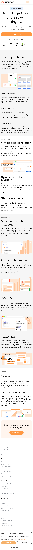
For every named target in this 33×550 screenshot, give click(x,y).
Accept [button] (8, 542)
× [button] (31, 533)
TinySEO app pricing (7, 447)
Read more (24, 539)
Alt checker (4, 488)
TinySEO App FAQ (6, 449)
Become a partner (6, 521)
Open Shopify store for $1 (16, 39)
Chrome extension (6, 491)
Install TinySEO (16, 34)
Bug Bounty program (7, 525)
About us (3, 518)
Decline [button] (24, 542)
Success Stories (5, 511)
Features (3, 452)
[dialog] (16, 540)
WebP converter (6, 462)
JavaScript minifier (6, 476)
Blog (2, 501)
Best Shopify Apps (6, 506)
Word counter (5, 486)
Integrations (4, 523)
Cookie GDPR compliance (8, 493)
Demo (3, 454)
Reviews (3, 503)
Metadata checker (6, 484)
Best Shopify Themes (7, 508)
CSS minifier (4, 474)
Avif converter (5, 464)
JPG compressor (6, 471)
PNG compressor (6, 466)
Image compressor (7, 469)
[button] (16, 547)
